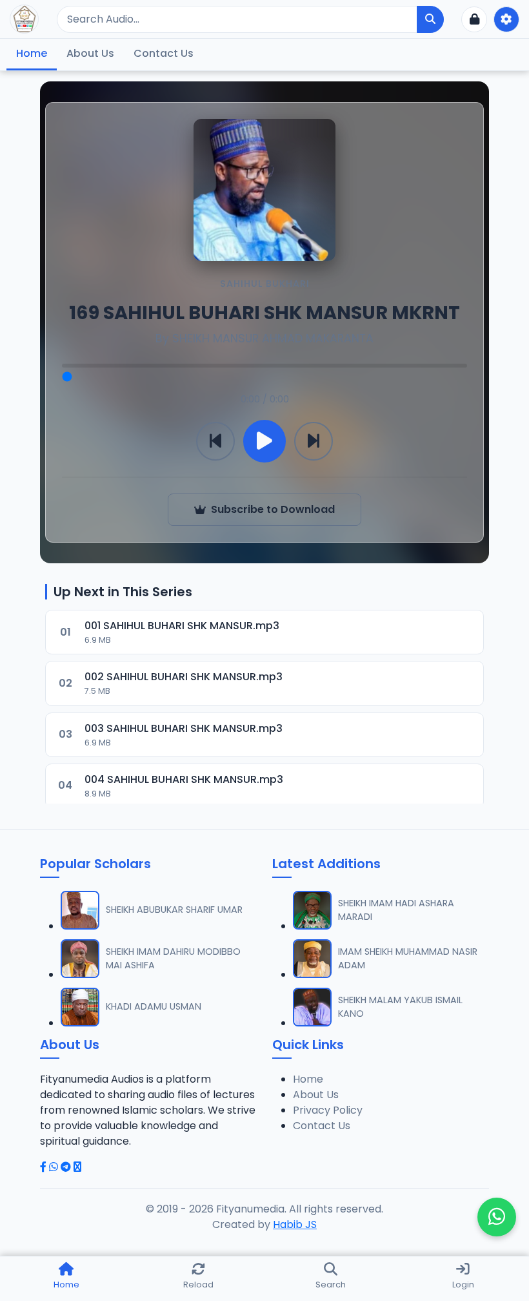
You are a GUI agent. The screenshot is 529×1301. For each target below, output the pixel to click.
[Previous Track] (215, 441)
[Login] (474, 19)
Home (31, 53)
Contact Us (164, 53)
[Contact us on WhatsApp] (496, 1217)
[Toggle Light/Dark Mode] (506, 19)
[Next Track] (313, 441)
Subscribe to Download (273, 509)
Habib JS (295, 1224)
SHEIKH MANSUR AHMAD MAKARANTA (273, 338)
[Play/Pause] (264, 441)
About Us (90, 53)
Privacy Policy (328, 1110)
